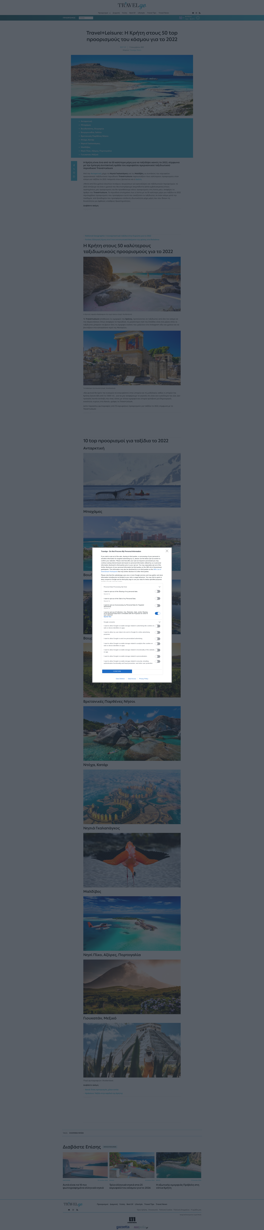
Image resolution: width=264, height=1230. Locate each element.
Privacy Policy (143, 678)
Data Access (132, 678)
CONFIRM (117, 671)
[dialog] (132, 615)
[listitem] (132, 587)
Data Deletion (120, 678)
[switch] (157, 591)
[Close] (168, 552)
